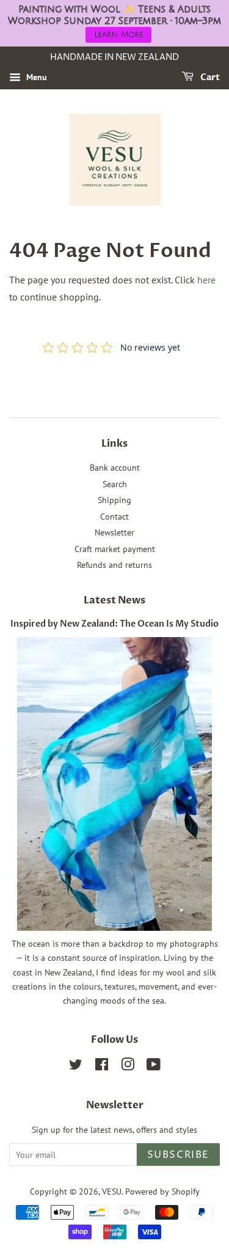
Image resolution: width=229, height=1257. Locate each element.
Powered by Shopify (162, 1191)
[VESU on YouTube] (154, 1066)
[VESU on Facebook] (102, 1066)
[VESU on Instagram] (127, 1066)
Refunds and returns (114, 564)
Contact (114, 516)
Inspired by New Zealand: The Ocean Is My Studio (114, 624)
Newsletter (114, 532)
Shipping (114, 499)
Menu (35, 77)
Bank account (115, 467)
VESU (112, 1191)
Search (115, 484)
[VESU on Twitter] (75, 1066)
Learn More (119, 35)
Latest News (114, 600)
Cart (209, 77)
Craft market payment (115, 548)
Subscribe (178, 1155)
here (206, 280)
